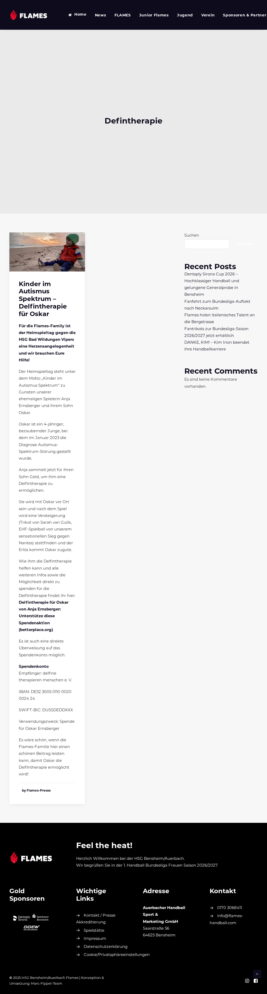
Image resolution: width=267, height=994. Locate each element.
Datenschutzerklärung (106, 947)
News (100, 15)
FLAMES (122, 15)
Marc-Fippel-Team (46, 983)
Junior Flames (154, 15)
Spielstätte (94, 931)
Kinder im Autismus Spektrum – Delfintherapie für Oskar (43, 299)
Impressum (95, 939)
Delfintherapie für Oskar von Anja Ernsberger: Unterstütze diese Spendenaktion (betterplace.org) (43, 616)
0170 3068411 (229, 908)
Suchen (191, 236)
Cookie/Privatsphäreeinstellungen (117, 955)
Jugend (185, 15)
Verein (208, 15)
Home (80, 15)
